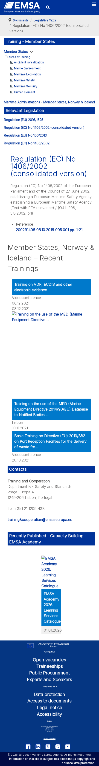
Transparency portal (49, 686)
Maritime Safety (24, 80)
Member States (16, 51)
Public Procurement (49, 673)
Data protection (49, 694)
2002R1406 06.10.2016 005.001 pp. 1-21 (49, 229)
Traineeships (49, 666)
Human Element (24, 92)
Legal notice (49, 707)
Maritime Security (25, 86)
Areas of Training (19, 57)
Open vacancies (49, 660)
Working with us (49, 652)
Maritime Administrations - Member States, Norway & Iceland (49, 102)
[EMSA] (22, 7)
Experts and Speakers (49, 679)
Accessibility (49, 714)
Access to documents (49, 701)
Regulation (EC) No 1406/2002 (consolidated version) (44, 127)
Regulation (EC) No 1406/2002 (27, 143)
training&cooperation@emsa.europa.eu (40, 519)
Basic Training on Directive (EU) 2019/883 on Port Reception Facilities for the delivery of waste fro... (50, 441)
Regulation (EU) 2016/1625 (23, 120)
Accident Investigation (29, 62)
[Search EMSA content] (48, 7)
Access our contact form (49, 738)
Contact (49, 721)
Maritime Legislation (27, 74)
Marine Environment (27, 68)
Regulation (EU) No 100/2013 (25, 135)
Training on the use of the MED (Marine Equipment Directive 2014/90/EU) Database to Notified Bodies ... (51, 409)
